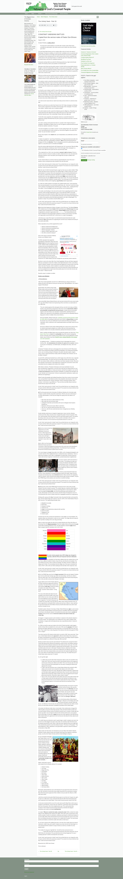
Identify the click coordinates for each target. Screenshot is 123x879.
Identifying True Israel (86, 59)
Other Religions (44, 16)
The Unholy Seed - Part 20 (71, 851)
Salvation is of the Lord (86, 61)
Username (26, 859)
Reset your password (29, 872)
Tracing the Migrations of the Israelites (89, 72)
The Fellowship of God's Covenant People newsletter (94, 150)
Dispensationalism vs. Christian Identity (88, 66)
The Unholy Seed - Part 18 (46, 851)
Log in (25, 876)
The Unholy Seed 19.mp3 (45, 31)
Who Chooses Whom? (86, 68)
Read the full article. (28, 64)
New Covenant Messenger (51, 13)
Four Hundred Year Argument (87, 63)
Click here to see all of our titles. (88, 46)
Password (26, 864)
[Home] (47, 6)
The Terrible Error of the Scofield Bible (89, 70)
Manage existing (91, 159)
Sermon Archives (64, 13)
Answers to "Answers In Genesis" (88, 52)
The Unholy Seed (53, 16)
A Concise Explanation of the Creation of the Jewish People (89, 54)
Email (82, 140)
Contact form (89, 132)
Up (58, 851)
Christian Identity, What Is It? (87, 57)
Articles (40, 13)
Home (26, 13)
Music (33, 13)
